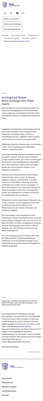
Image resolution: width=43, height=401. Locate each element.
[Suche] (11, 13)
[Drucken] (19, 123)
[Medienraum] (17, 13)
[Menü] (5, 13)
